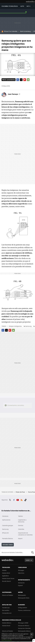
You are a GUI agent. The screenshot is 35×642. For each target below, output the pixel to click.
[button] (14, 94)
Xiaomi (20, 538)
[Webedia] (30, 1)
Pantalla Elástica (7, 538)
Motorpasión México (24, 631)
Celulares (5, 516)
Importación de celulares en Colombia (25, 534)
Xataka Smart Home (8, 578)
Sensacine (21, 583)
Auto (22, 6)
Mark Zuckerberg (25, 31)
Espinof (20, 585)
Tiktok (25, 499)
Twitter (21, 79)
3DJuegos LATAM (23, 623)
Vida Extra (21, 573)
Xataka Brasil (6, 625)
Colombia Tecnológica (10, 6)
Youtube (17, 499)
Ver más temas (8, 545)
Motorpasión (22, 595)
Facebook (17, 79)
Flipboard (24, 79)
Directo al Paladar (7, 595)
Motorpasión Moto (23, 598)
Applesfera (5, 576)
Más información (7, 640)
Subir (28, 560)
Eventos (20, 525)
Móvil (29, 6)
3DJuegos (21, 570)
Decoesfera (5, 610)
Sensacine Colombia (24, 628)
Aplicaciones (6, 520)
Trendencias (6, 607)
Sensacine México (23, 625)
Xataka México (6, 623)
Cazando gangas (7, 525)
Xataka (4, 570)
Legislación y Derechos (22, 521)
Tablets (20, 516)
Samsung (28, 326)
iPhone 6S (5, 533)
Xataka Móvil (6, 573)
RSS (21, 499)
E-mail (28, 79)
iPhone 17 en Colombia (10, 31)
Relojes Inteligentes (15, 326)
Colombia (21, 529)
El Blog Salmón (22, 607)
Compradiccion (6, 613)
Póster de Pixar (20, 492)
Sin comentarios (9, 80)
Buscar (32, 552)
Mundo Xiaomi (6, 581)
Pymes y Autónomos (24, 610)
